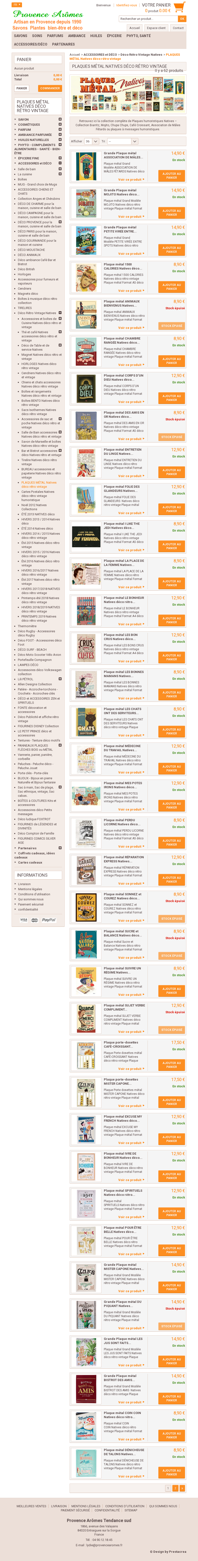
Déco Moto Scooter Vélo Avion (39, 655)
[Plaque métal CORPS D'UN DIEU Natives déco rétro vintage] (86, 388)
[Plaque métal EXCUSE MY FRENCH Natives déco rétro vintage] (86, 1129)
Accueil (75, 54)
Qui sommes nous (30, 899)
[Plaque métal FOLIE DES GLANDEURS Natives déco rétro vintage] (86, 500)
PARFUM (24, 129)
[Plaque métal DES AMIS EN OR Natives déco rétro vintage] (86, 425)
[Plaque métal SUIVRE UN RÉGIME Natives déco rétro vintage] (86, 981)
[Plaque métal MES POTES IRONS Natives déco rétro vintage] (86, 796)
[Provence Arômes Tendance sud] (48, 19)
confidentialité (28, 909)
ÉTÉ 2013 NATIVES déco (38, 514)
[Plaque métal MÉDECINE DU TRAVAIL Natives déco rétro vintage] (86, 759)
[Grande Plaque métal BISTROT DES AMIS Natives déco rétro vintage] (86, 1389)
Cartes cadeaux (30, 862)
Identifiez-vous (126, 5)
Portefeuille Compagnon (35, 660)
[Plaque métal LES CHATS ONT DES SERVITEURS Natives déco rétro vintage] (86, 722)
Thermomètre (27, 626)
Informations (32, 875)
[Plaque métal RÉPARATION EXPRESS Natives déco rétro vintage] (86, 870)
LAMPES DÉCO (28, 665)
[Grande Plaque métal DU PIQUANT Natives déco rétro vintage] (86, 1315)
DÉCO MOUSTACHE (31, 250)
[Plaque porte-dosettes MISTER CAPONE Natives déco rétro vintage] (86, 1092)
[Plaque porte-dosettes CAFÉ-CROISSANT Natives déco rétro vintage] (86, 1055)
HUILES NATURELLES (33, 140)
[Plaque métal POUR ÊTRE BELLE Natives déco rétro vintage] (86, 1241)
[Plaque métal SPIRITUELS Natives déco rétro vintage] (86, 1204)
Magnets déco (28, 293)
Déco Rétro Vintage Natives (37, 313)
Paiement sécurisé (30, 904)
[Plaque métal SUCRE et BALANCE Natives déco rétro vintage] (86, 944)
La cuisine (25, 174)
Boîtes (22, 179)
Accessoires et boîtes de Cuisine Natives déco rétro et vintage (41, 323)
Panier (24, 59)
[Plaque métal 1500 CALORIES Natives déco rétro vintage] (86, 277)
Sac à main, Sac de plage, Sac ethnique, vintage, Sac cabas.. (36, 791)
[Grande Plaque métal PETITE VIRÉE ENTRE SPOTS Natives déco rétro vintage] (86, 240)
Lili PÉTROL (25, 679)
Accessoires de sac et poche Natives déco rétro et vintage (40, 423)
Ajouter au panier (172, 175)
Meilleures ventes (31, 1506)
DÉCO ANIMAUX (29, 255)
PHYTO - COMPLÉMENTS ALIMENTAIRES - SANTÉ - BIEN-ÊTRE (37, 149)
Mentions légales (30, 889)
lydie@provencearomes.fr (104, 1545)
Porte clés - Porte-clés (33, 773)
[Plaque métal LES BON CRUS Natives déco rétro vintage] (86, 648)
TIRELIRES (25, 308)
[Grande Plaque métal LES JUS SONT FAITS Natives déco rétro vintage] (86, 1352)
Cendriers (24, 288)
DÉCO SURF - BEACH (32, 649)
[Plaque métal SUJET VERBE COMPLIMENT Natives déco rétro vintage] (86, 1018)
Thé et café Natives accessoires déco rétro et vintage (39, 336)
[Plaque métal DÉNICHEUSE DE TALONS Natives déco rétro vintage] (86, 1463)
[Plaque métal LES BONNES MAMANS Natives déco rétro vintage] (86, 685)
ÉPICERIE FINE (28, 158)
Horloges (24, 274)
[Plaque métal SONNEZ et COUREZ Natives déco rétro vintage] (86, 907)
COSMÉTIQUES (29, 124)
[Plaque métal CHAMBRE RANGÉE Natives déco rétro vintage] (86, 351)
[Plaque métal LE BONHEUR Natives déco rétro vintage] (86, 611)
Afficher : (77, 141)
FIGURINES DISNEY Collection (38, 726)
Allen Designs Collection (35, 684)
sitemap (131, 1510)
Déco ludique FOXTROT (34, 819)
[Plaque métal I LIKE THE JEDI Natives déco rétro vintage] (86, 537)
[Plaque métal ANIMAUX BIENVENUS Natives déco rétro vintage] (86, 314)
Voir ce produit (129, 179)
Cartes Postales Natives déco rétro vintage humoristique (37, 496)
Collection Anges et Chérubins (39, 199)
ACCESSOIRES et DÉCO (34, 163)
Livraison (24, 884)
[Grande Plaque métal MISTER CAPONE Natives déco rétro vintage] (86, 1278)
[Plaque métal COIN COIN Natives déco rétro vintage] (86, 1426)
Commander (50, 88)
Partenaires (27, 848)
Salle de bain (27, 169)
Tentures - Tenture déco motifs (39, 740)
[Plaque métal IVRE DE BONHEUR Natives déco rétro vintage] (86, 1166)
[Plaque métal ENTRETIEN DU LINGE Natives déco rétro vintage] (86, 463)
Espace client (156, 28)
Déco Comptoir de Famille (36, 833)
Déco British (26, 269)
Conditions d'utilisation (34, 894)
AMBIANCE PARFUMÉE (35, 135)
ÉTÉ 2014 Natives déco (37, 528)
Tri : (104, 141)
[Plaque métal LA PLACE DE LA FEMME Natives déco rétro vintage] (86, 574)
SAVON (23, 119)
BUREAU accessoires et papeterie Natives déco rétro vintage (41, 473)
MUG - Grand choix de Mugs (37, 184)
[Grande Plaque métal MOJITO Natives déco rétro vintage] (86, 203)
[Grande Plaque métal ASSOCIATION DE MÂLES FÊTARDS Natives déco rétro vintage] (86, 166)
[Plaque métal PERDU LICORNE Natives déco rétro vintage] (86, 833)
